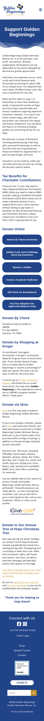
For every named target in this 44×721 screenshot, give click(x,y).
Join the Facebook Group (22, 630)
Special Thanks (22, 650)
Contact (22, 655)
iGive (4, 410)
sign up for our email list (25, 582)
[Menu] (40, 10)
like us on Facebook (17, 585)
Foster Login (23, 635)
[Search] (34, 693)
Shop (22, 645)
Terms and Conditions (22, 711)
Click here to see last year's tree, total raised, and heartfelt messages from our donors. (21, 572)
